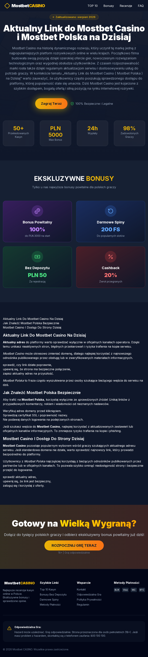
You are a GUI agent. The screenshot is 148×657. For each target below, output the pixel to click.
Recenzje (126, 6)
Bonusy (108, 6)
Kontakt (81, 589)
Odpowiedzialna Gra (89, 594)
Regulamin (83, 604)
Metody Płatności (50, 604)
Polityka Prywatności (89, 599)
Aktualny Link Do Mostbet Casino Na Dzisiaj (33, 319)
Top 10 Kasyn (48, 589)
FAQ (141, 6)
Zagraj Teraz (51, 103)
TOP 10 (93, 6)
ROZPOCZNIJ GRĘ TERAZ (74, 545)
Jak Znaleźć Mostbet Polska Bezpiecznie (31, 323)
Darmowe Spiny (49, 599)
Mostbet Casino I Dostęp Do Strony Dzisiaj (32, 327)
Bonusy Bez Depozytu (53, 594)
